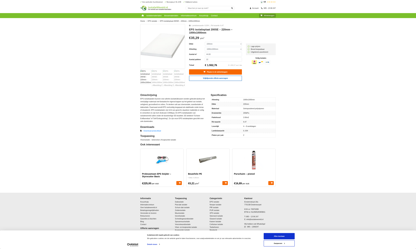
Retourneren (145, 216)
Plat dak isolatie (181, 205)
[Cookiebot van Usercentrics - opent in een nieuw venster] (132, 244)
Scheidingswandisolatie (184, 219)
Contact (214, 16)
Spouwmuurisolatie (182, 221)
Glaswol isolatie (216, 219)
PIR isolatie (214, 207)
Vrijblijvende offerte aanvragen (215, 78)
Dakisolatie (179, 202)
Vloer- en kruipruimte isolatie (186, 227)
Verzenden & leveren (148, 213)
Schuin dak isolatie (182, 207)
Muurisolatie (179, 213)
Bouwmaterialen (171, 16)
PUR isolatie (214, 210)
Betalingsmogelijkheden (149, 210)
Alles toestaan (279, 236)
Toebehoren (214, 227)
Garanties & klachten (148, 219)
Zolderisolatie (180, 210)
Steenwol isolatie (216, 216)
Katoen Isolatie (215, 221)
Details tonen (152, 244)
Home (142, 21)
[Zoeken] (232, 8)
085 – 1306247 (252, 227)
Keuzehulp (203, 16)
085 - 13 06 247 (270, 8)
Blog (142, 221)
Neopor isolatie (215, 205)
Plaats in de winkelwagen (217, 72)
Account (255, 8)
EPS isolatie (152, 21)
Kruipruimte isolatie (182, 230)
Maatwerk (213, 230)
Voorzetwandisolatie (183, 224)
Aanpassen (278, 243)
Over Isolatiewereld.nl (148, 207)
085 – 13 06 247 (252, 216)
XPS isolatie (214, 213)
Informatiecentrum (189, 16)
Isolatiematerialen (154, 16)
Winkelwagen (268, 15)
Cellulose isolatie (216, 224)
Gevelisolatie (180, 216)
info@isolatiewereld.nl (254, 219)
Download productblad (152, 131)
